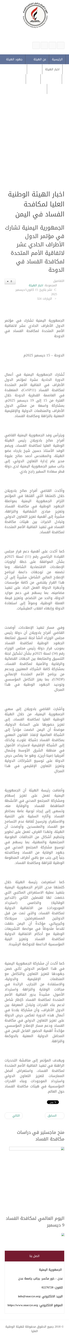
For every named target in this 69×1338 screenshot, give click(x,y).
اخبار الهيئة (36, 285)
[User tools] (10, 281)
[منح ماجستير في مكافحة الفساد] (36, 1179)
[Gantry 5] (34, 15)
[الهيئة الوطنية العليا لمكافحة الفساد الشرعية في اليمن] (60, 45)
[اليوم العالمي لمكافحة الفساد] (36, 1235)
